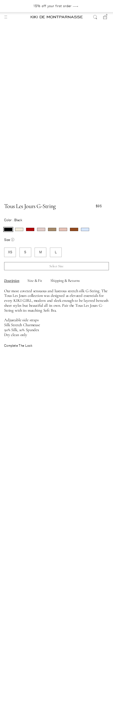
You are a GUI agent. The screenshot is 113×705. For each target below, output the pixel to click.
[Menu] (6, 17)
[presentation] (8, 229)
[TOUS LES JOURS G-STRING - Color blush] (41, 229)
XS (10, 252)
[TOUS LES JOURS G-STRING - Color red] (30, 229)
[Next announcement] (96, 6)
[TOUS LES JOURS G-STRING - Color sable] (52, 229)
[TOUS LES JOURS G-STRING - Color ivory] (19, 229)
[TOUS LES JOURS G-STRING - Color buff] (63, 229)
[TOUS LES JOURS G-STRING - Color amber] (74, 229)
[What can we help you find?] (95, 17)
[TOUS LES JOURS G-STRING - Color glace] (85, 229)
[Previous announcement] (15, 6)
